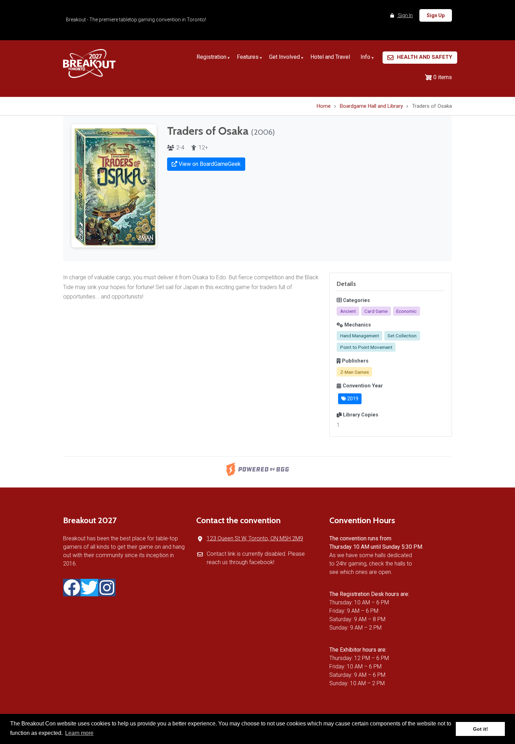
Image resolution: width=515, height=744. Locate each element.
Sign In (405, 15)
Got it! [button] (480, 729)
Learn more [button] (79, 733)
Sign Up (436, 15)
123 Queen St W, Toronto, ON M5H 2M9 (255, 538)
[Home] (89, 63)
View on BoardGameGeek (209, 164)
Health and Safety (424, 57)
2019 (352, 398)
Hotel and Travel (330, 57)
